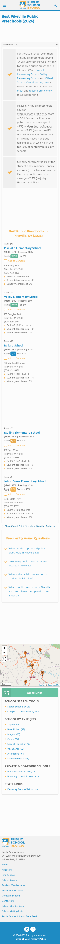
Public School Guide (12, 891)
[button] (40, 650)
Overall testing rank (37, 82)
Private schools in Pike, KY (21, 772)
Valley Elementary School (32, 76)
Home (5, 865)
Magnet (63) (13, 734)
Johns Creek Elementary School (25, 481)
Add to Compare (16, 261)
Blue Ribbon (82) (16, 729)
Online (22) (13, 739)
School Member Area (13, 906)
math (20, 91)
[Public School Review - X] (26, 929)
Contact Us (8, 901)
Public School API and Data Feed (19, 916)
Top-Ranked (13, 725)
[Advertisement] (30, 405)
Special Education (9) (18, 744)
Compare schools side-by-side (23, 712)
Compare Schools (11, 896)
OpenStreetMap (53, 685)
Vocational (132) (15, 749)
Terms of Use (21, 939)
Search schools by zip (18, 707)
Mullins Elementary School (22, 433)
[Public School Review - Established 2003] (30, 5)
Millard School (13, 346)
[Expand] (4, 659)
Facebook (33, 929)
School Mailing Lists (12, 911)
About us (7, 870)
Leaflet (41, 685)
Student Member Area (13, 885)
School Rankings (10, 880)
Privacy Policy (38, 939)
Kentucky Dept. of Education (22, 789)
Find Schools (8, 875)
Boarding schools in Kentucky (23, 776)
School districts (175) (18, 759)
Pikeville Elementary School (31, 72)
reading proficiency (40, 91)
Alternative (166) (15, 754)
